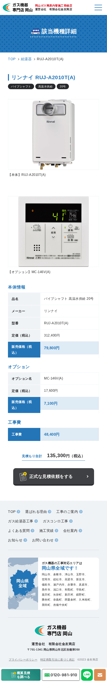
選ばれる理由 (36, 512)
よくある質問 (19, 531)
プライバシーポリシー (23, 659)
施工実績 (46, 531)
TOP (12, 512)
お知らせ (15, 540)
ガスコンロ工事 (55, 521)
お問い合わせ (43, 540)
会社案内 (70, 531)
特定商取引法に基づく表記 (57, 659)
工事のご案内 (67, 512)
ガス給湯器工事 (20, 521)
